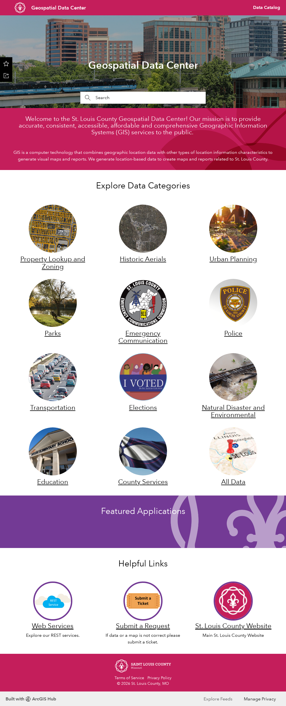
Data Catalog (266, 7)
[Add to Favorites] (6, 63)
